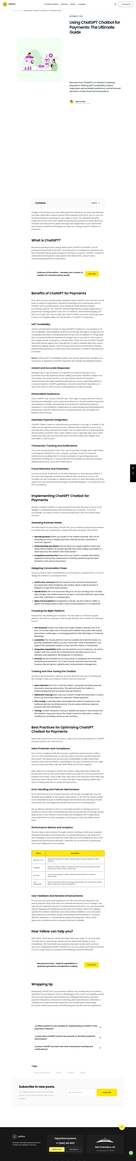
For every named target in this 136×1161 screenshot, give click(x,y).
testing (63, 710)
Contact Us (91, 965)
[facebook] (133, 479)
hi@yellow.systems (65, 1138)
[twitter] (133, 473)
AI (72, 306)
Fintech (59, 1073)
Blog (20, 10)
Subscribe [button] (107, 1092)
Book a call (57, 1149)
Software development (41, 1073)
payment (90, 361)
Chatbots (70, 1073)
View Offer (92, 274)
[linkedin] (133, 468)
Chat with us (74, 1149)
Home (14, 10)
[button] (68, 1028)
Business (83, 1073)
